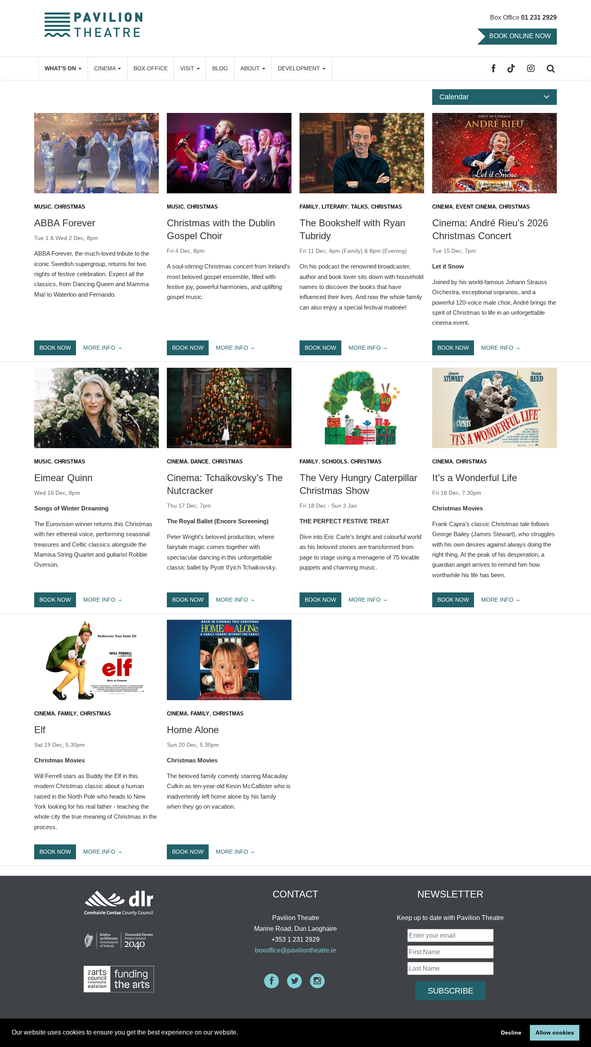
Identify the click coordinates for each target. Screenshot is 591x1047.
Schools (334, 462)
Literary (335, 207)
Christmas (69, 207)
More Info (99, 347)
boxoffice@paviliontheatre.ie (295, 950)
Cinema (105, 68)
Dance (200, 462)
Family (309, 207)
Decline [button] (511, 1032)
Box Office (150, 68)
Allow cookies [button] (555, 1032)
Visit (188, 68)
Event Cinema (476, 207)
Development (300, 68)
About (250, 68)
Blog (220, 68)
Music (42, 207)
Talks (359, 207)
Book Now (55, 347)
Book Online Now (520, 36)
